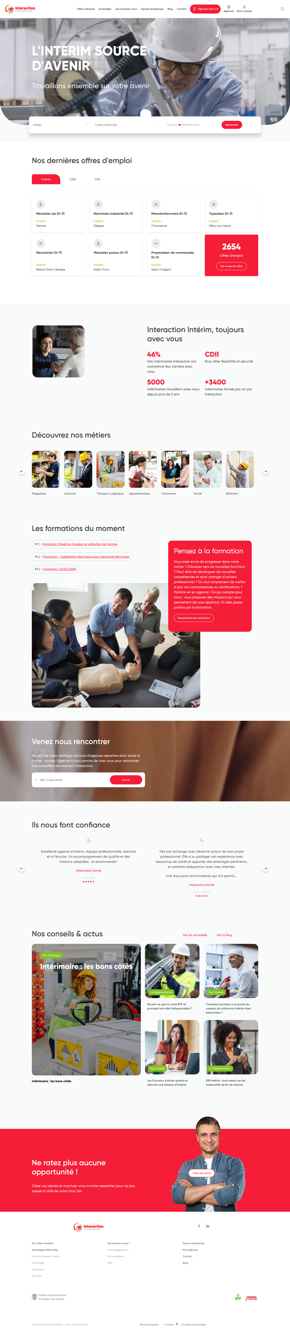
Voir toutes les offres (231, 266)
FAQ (109, 1262)
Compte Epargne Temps (45, 1256)
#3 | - (55, 569)
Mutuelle (36, 1275)
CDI (97, 179)
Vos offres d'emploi (42, 1243)
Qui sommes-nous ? (118, 1243)
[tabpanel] (145, 237)
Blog (170, 9)
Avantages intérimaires (45, 1249)
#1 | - (76, 544)
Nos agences (190, 1249)
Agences (229, 11)
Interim (46, 179)
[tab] (46, 179)
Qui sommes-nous (126, 9)
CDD (73, 179)
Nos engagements (117, 1249)
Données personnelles (193, 1324)
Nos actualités (115, 1256)
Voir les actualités (195, 935)
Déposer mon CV (208, 9)
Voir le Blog (224, 935)
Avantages (105, 9)
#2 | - (82, 557)
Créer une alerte (201, 1173)
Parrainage (38, 1262)
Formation (38, 1269)
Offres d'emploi (86, 9)
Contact (182, 9)
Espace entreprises (152, 9)
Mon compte (244, 11)
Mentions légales (149, 1324)
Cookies (169, 1324)
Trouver (126, 779)
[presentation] (21, 471)
